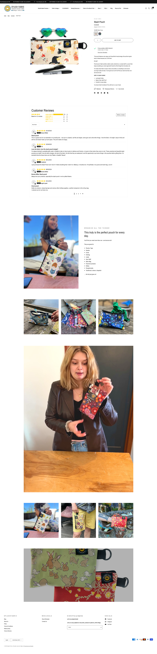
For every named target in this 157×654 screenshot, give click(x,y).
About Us (6, 621)
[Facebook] (95, 93)
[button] (49, 114)
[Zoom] (85, 21)
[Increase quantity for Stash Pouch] (100, 40)
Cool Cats (12, 15)
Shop (8, 15)
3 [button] (78, 194)
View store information (102, 52)
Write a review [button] (121, 115)
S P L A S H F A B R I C (10, 615)
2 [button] (76, 194)
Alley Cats (100, 34)
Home (5, 15)
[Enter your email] (100, 627)
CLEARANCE (65, 8)
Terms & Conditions (8, 626)
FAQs (105, 8)
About (99, 8)
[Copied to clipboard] (108, 93)
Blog (111, 8)
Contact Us (44, 621)
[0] (152, 8)
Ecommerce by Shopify (28, 646)
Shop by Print (118, 8)
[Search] (149, 8)
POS (21, 646)
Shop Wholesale (45, 619)
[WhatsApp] (105, 93)
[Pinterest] (102, 93)
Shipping (95, 27)
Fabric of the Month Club (88, 8)
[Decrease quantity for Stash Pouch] (95, 40)
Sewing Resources (75, 8)
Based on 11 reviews (36, 116)
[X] (98, 93)
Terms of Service (8, 631)
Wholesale (125, 8)
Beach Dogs (96, 34)
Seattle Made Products (43, 8)
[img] (41, 131)
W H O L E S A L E (47, 615)
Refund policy (7, 628)
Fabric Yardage (55, 8)
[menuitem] (44, 8)
